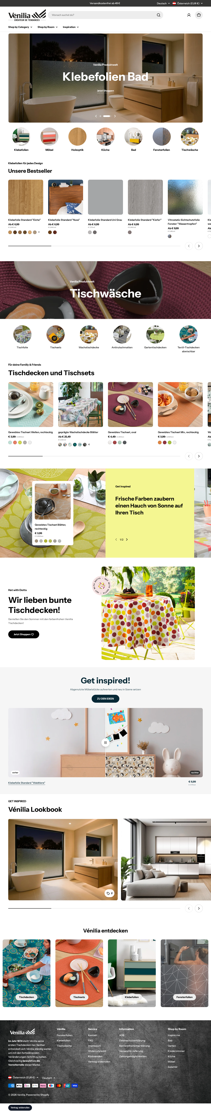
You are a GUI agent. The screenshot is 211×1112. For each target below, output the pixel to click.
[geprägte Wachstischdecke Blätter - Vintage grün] (70, 444)
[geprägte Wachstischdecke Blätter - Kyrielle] (75, 444)
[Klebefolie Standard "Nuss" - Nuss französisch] (50, 232)
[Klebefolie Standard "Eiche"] (25, 197)
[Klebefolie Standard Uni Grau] (105, 197)
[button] (104, 116)
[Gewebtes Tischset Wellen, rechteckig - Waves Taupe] (25, 442)
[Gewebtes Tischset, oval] (130, 404)
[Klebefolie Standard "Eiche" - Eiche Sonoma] (35, 232)
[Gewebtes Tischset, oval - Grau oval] (124, 442)
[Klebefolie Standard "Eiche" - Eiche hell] (10, 232)
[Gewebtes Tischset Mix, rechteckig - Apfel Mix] (169, 442)
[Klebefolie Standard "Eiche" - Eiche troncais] (20, 232)
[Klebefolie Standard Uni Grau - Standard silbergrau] (90, 232)
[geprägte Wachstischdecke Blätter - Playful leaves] (65, 444)
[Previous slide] (96, 116)
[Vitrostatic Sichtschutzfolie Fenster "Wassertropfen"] (185, 197)
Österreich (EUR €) (188, 3)
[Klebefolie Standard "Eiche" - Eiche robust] (25, 232)
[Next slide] (115, 116)
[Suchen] (159, 15)
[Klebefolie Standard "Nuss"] (65, 197)
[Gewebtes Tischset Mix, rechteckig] (180, 404)
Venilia (21, 1094)
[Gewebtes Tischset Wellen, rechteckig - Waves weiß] (30, 442)
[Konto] (189, 15)
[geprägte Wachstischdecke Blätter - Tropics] (60, 444)
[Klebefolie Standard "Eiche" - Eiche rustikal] (15, 232)
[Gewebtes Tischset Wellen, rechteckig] (30, 404)
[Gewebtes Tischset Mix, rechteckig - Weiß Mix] (174, 442)
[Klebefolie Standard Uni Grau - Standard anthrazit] (95, 232)
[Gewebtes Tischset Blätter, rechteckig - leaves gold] (36, 541)
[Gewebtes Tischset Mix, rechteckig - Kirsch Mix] (164, 442)
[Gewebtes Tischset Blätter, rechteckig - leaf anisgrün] (50, 541)
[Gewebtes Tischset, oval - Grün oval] (119, 442)
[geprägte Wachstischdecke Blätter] (80, 404)
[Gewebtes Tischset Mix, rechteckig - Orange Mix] (160, 442)
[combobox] (105, 15)
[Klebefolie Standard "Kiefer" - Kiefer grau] (130, 232)
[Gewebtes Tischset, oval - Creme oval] (110, 442)
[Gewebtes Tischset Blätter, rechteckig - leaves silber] (41, 541)
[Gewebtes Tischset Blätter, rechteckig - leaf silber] (59, 541)
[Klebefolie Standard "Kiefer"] (145, 197)
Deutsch (162, 3)
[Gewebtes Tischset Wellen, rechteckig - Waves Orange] (15, 442)
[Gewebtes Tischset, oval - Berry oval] (115, 442)
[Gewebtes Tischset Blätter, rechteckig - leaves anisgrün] (45, 541)
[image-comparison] (105, 742)
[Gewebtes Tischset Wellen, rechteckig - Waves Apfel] (20, 442)
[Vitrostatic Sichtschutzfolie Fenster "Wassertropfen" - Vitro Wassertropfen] (169, 236)
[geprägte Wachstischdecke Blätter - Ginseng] (85, 444)
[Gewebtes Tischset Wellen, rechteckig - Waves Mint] (10, 442)
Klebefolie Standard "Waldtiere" (26, 782)
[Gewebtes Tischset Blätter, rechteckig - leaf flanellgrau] (55, 541)
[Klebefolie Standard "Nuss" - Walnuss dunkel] (55, 232)
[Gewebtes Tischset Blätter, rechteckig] (53, 502)
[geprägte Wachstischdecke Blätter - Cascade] (80, 444)
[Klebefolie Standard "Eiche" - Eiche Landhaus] (30, 232)
